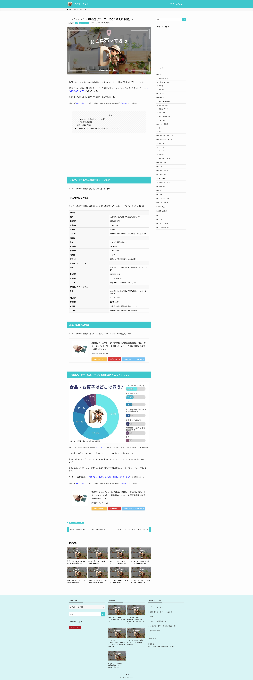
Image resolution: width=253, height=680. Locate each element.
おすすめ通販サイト (164, 227)
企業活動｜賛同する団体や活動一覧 (163, 626)
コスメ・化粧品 (163, 124)
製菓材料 (161, 89)
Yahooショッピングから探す (133, 359)
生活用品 (161, 97)
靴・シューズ (163, 178)
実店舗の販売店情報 (86, 122)
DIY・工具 (161, 207)
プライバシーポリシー (158, 607)
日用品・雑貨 (162, 162)
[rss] (129, 675)
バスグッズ (162, 120)
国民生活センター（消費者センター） (161, 646)
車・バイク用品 (163, 202)
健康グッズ (162, 154)
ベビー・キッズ (163, 170)
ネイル (161, 128)
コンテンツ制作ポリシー (159, 621)
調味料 (161, 86)
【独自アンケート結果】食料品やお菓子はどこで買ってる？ (109, 477)
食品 (77, 23)
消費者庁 (151, 644)
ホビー (160, 166)
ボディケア (162, 143)
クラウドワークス (100, 447)
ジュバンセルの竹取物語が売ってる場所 (91, 119)
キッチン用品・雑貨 (164, 116)
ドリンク (161, 93)
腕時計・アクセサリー (165, 182)
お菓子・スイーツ (83, 23)
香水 (160, 131)
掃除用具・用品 (163, 105)
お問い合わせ (123, 103)
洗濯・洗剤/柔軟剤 (164, 101)
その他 (160, 219)
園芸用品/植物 (162, 211)
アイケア (161, 151)
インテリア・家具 (163, 198)
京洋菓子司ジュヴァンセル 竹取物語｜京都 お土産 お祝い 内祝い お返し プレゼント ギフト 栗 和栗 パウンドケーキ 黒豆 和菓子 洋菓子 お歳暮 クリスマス (119, 346)
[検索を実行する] (184, 19)
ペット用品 (161, 186)
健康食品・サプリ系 (164, 158)
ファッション (162, 174)
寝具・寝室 (162, 112)
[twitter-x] (124, 675)
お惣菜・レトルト (164, 82)
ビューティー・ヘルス (165, 139)
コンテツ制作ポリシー (82, 103)
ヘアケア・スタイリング (165, 135)
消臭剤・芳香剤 (163, 109)
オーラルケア (163, 147)
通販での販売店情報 (84, 125)
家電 (159, 190)
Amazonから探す (99, 359)
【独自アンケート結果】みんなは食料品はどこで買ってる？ (98, 128)
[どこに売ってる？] (77, 4)
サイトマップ (155, 616)
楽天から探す (114, 359)
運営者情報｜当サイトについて (161, 612)
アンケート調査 (163, 223)
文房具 (160, 194)
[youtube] (126, 675)
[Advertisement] (109, 154)
